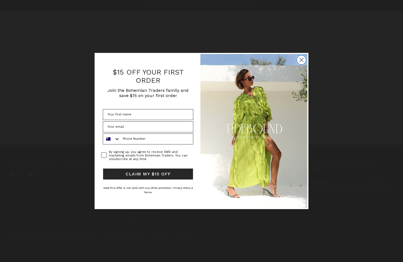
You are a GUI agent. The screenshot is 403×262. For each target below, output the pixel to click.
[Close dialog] (301, 60)
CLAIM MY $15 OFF (148, 173)
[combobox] (111, 139)
